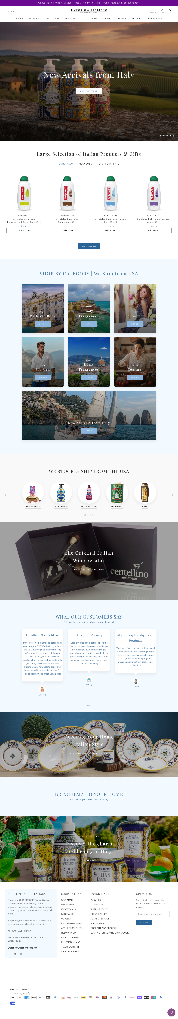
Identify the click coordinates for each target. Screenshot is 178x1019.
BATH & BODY (35, 19)
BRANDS (20, 19)
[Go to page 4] (90, 535)
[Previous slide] (5, 516)
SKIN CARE (70, 19)
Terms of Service (100, 939)
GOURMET (107, 19)
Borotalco (67, 934)
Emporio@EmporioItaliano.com (23, 968)
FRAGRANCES (53, 19)
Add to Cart (24, 251)
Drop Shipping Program (104, 948)
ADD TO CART (89, 106)
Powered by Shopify (20, 1014)
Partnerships (98, 944)
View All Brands (70, 972)
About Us (96, 920)
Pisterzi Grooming (71, 944)
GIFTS (83, 19)
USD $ (9, 11)
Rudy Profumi (68, 953)
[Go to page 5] (92, 535)
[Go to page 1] (85, 536)
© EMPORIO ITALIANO (19, 1010)
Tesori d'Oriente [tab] (108, 184)
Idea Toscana (68, 930)
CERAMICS (122, 19)
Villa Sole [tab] (85, 184)
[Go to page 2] (87, 535)
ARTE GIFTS (137, 19)
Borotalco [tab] (66, 184)
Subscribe (144, 943)
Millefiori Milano (71, 963)
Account (152, 12)
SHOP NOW (89, 881)
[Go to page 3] (89, 535)
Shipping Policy (99, 930)
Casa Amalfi (67, 920)
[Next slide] (172, 516)
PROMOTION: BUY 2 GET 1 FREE (89, 590)
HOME (94, 19)
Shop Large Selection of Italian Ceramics (89, 774)
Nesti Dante (67, 925)
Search (162, 12)
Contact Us (97, 925)
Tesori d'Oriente (70, 967)
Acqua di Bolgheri (71, 948)
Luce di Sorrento (71, 958)
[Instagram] (21, 974)
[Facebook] (9, 974)
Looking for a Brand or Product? (110, 953)
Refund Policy (99, 934)
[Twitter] (15, 974)
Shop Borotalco (89, 267)
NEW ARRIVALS (155, 19)
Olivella (66, 939)
